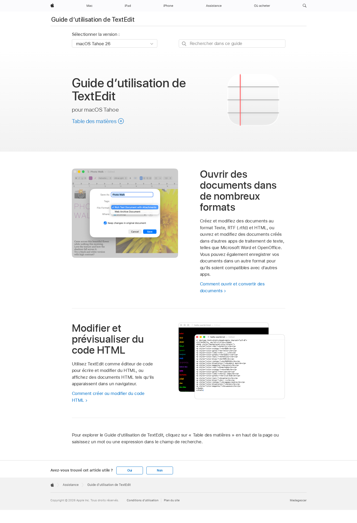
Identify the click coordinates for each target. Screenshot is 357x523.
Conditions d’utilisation (142, 500)
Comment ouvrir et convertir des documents (232, 287)
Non (160, 470)
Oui (129, 470)
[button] (305, 6)
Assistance (71, 485)
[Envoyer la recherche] (184, 44)
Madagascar (298, 500)
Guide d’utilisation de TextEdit (93, 19)
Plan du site (172, 500)
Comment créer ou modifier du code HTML (108, 397)
